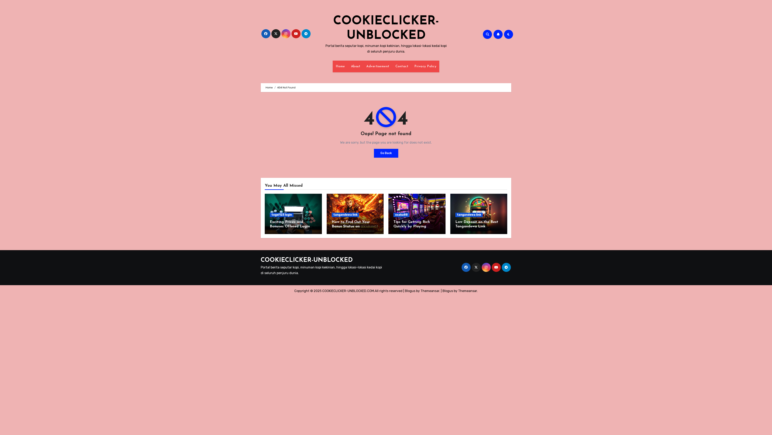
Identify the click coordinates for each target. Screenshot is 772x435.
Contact (402, 66)
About (355, 66)
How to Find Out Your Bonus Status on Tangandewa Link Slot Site (355, 226)
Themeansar (467, 291)
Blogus (447, 291)
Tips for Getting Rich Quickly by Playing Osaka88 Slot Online (411, 226)
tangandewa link (345, 214)
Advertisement (377, 66)
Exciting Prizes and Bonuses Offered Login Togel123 (290, 226)
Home (340, 66)
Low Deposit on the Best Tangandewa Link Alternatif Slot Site (476, 226)
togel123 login (281, 214)
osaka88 (401, 214)
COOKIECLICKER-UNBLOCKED (307, 260)
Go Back (386, 153)
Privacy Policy (425, 66)
